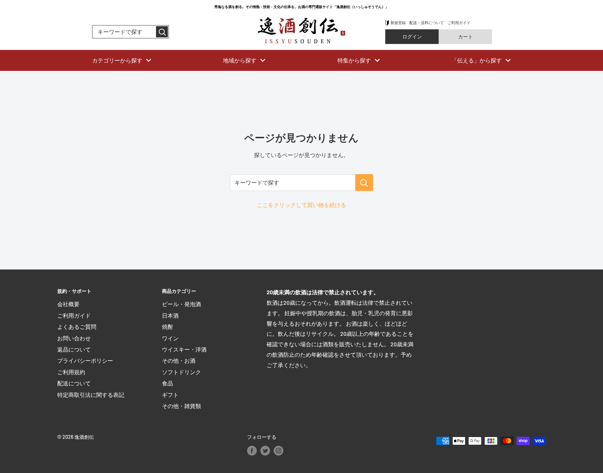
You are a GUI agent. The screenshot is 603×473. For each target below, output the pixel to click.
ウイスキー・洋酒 (184, 349)
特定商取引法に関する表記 (90, 394)
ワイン (170, 338)
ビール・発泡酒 (181, 304)
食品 (167, 383)
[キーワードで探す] (364, 182)
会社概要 (68, 304)
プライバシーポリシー (85, 360)
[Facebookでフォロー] (252, 451)
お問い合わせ (74, 338)
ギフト (170, 394)
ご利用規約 (71, 372)
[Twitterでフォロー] (265, 451)
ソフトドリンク (181, 372)
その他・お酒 (178, 360)
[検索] (162, 31)
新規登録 (398, 22)
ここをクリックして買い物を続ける (301, 204)
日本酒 (170, 315)
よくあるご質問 (76, 326)
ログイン (412, 36)
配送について (74, 383)
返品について (74, 349)
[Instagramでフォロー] (278, 451)
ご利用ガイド (458, 22)
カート (465, 36)
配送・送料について (426, 22)
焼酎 (167, 326)
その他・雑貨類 (181, 405)
